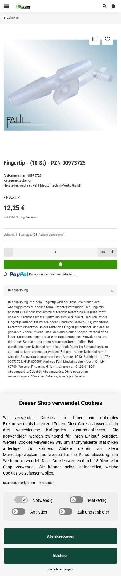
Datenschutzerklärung (19, 483)
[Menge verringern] (8, 252)
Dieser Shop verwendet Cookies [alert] (60, 402)
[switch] (21, 499)
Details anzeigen (60, 569)
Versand (31, 217)
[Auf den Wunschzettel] (107, 39)
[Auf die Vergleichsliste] (94, 39)
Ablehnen (60, 555)
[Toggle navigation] (6, 6)
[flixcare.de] (23, 6)
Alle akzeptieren (60, 536)
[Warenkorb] (113, 6)
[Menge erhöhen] (112, 252)
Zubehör (25, 180)
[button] (104, 6)
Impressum (46, 483)
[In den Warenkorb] (60, 264)
